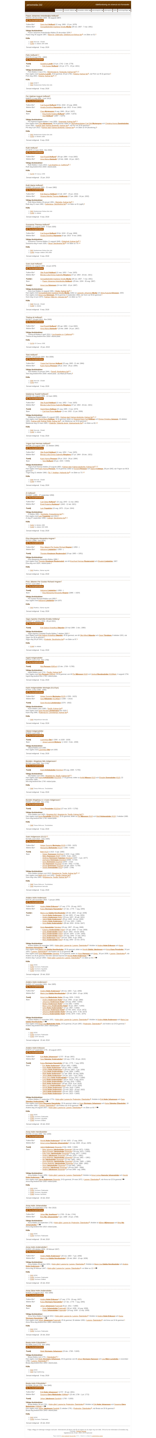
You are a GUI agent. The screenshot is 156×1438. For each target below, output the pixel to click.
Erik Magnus (48, 194)
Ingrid (51, 770)
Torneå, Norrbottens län (60, 371)
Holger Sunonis (52, 696)
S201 (32, 525)
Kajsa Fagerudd (54, 1310)
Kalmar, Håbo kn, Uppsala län (55, 297)
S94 (31, 42)
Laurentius (46, 740)
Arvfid (88, 777)
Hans (84, 953)
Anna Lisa (48, 285)
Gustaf (51, 1089)
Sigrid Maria (48, 409)
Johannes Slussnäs (54, 1167)
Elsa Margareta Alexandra (55, 593)
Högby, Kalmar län (62, 291)
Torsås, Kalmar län (54, 672)
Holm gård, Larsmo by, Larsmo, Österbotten (71, 945)
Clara (47, 111)
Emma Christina (108, 419)
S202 (32, 382)
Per (80, 674)
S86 (31, 788)
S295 (32, 969)
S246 (32, 43)
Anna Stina (54, 1077)
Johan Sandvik (50, 1398)
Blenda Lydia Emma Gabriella (55, 275)
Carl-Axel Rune (51, 411)
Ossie (105, 635)
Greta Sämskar (50, 927)
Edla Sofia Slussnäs (55, 1153)
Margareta (51, 848)
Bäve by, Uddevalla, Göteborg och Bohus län (65, 35)
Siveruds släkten (69, 10)
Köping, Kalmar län (80, 74)
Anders (49, 906)
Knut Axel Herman (82, 561)
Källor (115, 10)
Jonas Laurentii (51, 742)
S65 (31, 1372)
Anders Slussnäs (53, 1155)
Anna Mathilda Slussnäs (57, 1157)
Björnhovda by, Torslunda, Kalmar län (62, 72)
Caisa (52, 1071)
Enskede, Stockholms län (53, 639)
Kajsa (51, 909)
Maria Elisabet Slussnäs (57, 1151)
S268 (32, 252)
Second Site (73, 1436)
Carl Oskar (47, 502)
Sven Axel (47, 24)
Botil (106, 816)
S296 (32, 1194)
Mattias (52, 1004)
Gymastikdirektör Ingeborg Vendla (55, 27)
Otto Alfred (87, 635)
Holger (53, 854)
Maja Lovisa (54, 1006)
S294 (32, 971)
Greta (95, 953)
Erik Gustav (50, 66)
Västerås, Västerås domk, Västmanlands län (65, 423)
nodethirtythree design (97, 1436)
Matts (51, 1073)
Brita (49, 1217)
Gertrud (103, 674)
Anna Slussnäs (53, 1165)
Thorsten (53, 553)
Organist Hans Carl (84, 419)
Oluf (52, 864)
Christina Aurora (117, 123)
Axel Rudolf (48, 157)
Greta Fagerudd (54, 1308)
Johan (51, 1075)
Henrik (52, 915)
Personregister (96, 10)
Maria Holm (52, 934)
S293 (32, 967)
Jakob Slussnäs (51, 1147)
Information (59, 10)
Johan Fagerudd (51, 1306)
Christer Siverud (81, 1431)
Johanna (53, 1012)
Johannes (53, 1002)
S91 (31, 570)
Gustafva (46, 64)
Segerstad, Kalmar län (67, 121)
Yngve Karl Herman (51, 363)
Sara (50, 699)
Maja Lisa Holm (53, 1085)
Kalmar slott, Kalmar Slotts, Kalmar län (45, 421)
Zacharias (54, 860)
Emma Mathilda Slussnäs (57, 1163)
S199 (32, 213)
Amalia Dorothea (50, 107)
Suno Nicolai (50, 703)
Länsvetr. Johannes (87, 293)
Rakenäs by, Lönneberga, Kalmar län (53, 712)
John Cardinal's (65, 1436)
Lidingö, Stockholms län (56, 518)
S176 (32, 174)
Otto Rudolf (48, 272)
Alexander (53, 1010)
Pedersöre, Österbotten (92, 1024)
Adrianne (48, 549)
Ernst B (80, 469)
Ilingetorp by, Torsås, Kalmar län (58, 776)
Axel (47, 116)
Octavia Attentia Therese (53, 196)
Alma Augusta (110, 293)
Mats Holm (51, 938)
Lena (52, 1079)
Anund (52, 865)
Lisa (110, 1359)
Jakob (51, 919)
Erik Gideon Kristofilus (52, 628)
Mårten (106, 1223)
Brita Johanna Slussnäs (57, 1149)
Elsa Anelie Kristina (53, 114)
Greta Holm (52, 932)
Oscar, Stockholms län (56, 243)
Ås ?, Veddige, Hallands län (58, 473)
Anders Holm (52, 917)
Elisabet (105, 561)
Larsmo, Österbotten (38, 951)
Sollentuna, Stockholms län (55, 204)
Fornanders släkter (83, 10)
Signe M (97, 469)
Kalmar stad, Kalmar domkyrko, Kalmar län (52, 125)
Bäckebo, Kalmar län (63, 202)
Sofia (52, 1008)
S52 (31, 965)
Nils (48, 666)
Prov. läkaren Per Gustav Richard (56, 547)
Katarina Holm (53, 930)
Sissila (52, 867)
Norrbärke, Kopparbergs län (51, 514)
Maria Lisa (52, 913)
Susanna (54, 1394)
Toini (47, 461)
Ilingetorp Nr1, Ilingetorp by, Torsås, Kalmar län (64, 814)
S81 (31, 85)
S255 (32, 1036)
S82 (31, 83)
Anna (50, 808)
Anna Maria (48, 159)
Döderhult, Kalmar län (70, 241)
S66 (31, 719)
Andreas (57, 858)
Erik (49, 1057)
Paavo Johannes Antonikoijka (57, 281)
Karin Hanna (48, 366)
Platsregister (108, 10)
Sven (52, 862)
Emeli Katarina (49, 504)
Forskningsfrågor (123, 10)
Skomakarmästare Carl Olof (86, 123)
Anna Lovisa (54, 1143)
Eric (51, 1065)
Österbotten (51, 1357)
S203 (32, 136)
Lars (46, 508)
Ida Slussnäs (52, 1159)
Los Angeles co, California (58, 165)
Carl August (48, 105)
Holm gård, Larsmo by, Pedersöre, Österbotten (73, 1099)
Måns (51, 856)
